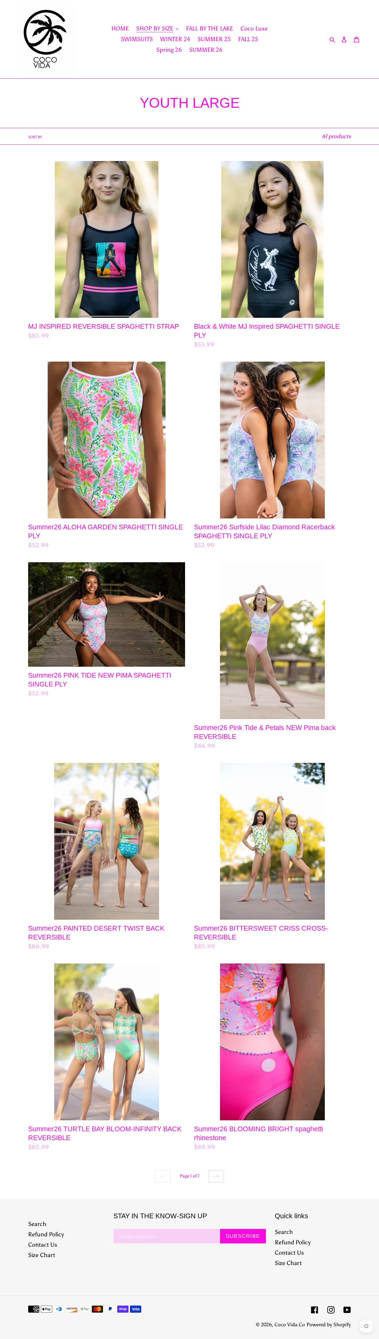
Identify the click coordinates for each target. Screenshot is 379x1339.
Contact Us (42, 1244)
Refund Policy (46, 1234)
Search (37, 1223)
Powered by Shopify (328, 1324)
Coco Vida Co (289, 1324)
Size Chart (41, 1255)
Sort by (35, 137)
